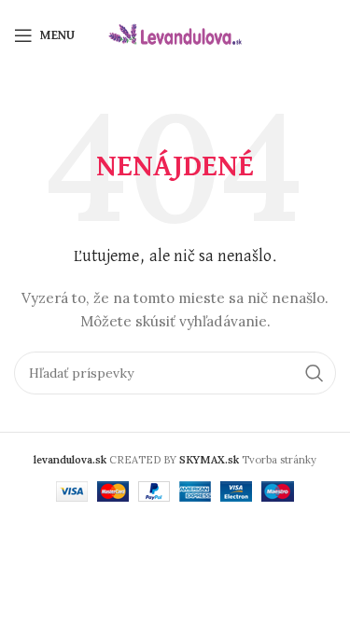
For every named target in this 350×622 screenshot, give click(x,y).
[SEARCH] (314, 373)
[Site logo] (175, 33)
